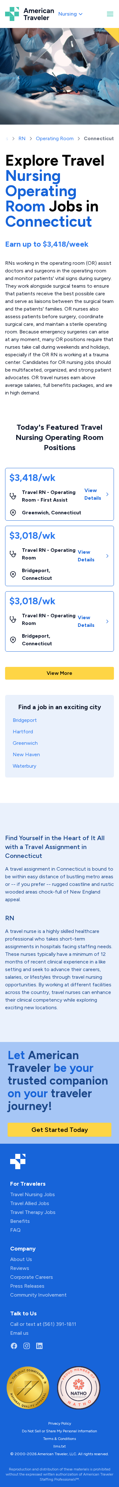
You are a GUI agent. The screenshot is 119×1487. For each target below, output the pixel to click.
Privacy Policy (59, 1423)
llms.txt (59, 1446)
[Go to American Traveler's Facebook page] (14, 1346)
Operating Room (55, 138)
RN (22, 138)
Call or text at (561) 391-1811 (43, 1324)
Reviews (19, 1268)
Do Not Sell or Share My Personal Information (59, 1431)
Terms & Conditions (59, 1438)
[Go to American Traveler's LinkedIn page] (39, 1346)
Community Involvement (38, 1295)
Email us (19, 1333)
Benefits (20, 1221)
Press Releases (27, 1286)
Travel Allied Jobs (29, 1203)
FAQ (15, 1230)
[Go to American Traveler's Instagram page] (26, 1346)
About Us (21, 1259)
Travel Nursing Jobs (32, 1194)
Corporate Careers (31, 1277)
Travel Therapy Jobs (33, 1212)
